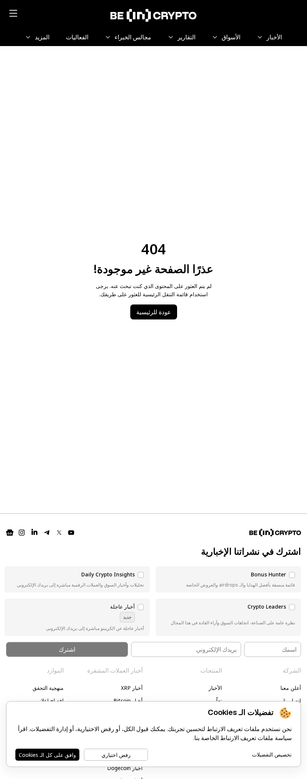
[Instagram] (21, 532)
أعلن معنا (290, 687)
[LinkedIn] (34, 532)
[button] (228, 579)
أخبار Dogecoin (125, 768)
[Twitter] (59, 532)
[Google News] (9, 532)
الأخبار (215, 687)
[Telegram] (47, 532)
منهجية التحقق (48, 687)
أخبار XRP (132, 687)
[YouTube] (71, 532)
